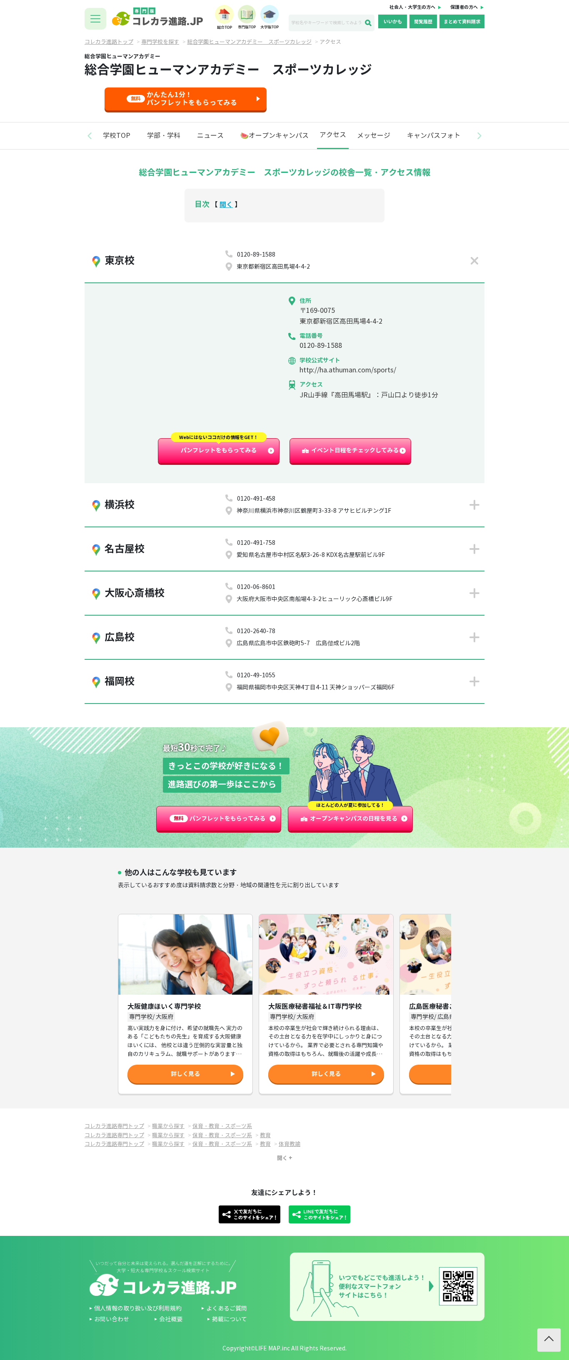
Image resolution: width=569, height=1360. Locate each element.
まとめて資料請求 (462, 22)
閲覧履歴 (423, 22)
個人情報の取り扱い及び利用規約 (138, 1308)
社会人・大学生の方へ (412, 7)
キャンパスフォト (433, 136)
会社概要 (170, 1319)
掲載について (229, 1319)
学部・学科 (163, 136)
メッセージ (373, 136)
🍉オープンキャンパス (274, 136)
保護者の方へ (464, 7)
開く (226, 204)
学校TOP (116, 136)
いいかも (393, 22)
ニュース (210, 136)
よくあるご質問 (226, 1308)
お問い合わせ (111, 1319)
